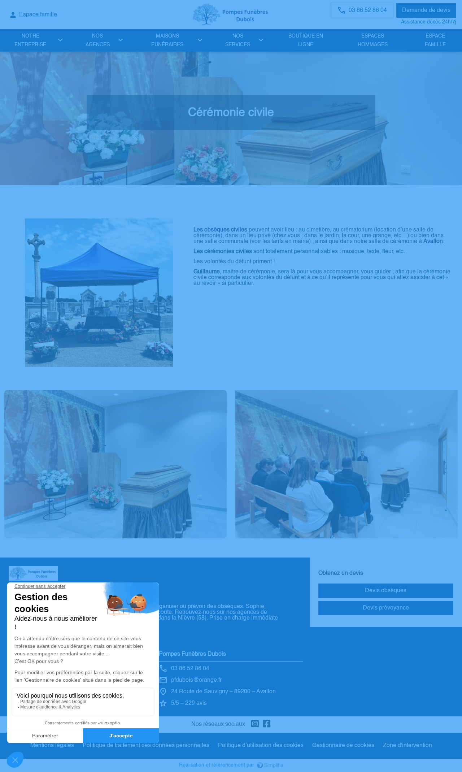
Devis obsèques (385, 591)
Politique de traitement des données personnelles (146, 746)
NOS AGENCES (98, 40)
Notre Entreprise (30, 40)
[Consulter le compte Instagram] (255, 724)
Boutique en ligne (305, 40)
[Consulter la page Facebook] (266, 724)
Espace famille (435, 40)
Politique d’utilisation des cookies (261, 746)
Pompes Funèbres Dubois (192, 654)
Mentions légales (52, 746)
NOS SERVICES (237, 40)
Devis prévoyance (386, 608)
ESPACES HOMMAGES (373, 40)
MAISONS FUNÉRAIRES (167, 40)
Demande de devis (426, 10)
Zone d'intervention (407, 746)
